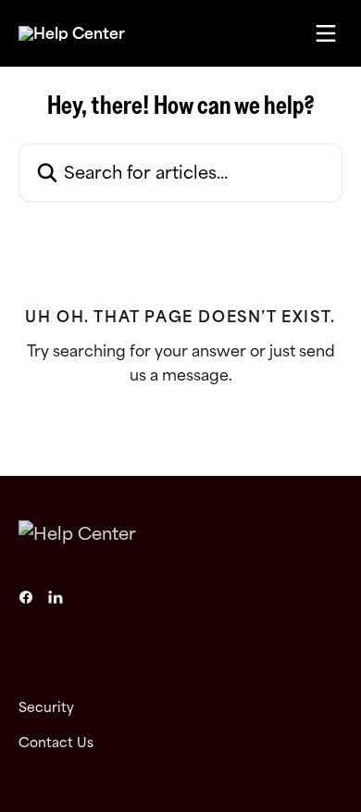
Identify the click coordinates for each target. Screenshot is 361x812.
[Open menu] (325, 33)
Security (46, 707)
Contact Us (56, 742)
